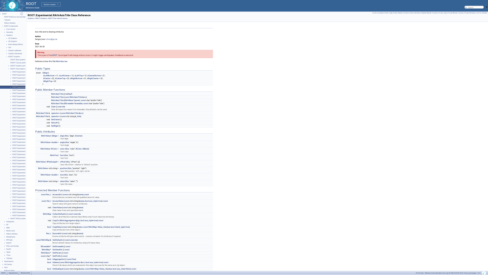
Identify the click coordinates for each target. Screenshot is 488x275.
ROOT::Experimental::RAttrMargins (24, 112)
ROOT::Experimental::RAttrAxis (23, 78)
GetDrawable (57, 246)
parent (77, 100)
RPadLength (52, 162)
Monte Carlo (10, 231)
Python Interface (10, 23)
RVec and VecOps (12, 246)
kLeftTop (79, 76)
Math (8, 228)
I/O (7, 225)
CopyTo (55, 220)
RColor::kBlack (82, 149)
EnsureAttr (57, 233)
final (74, 259)
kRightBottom (76, 78)
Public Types (389, 13)
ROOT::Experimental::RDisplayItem (24, 136)
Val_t (49, 201)
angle (62, 142)
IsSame (55, 262)
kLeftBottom (48, 76)
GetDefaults (57, 240)
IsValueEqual (57, 269)
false (128, 269)
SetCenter (55, 120)
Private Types (443, 13)
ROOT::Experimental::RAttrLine (23, 102)
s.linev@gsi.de (51, 39)
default (69, 94)
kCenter (46, 78)
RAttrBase (68, 100)
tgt (78, 220)
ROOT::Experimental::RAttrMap (23, 108)
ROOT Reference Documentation (15, 17)
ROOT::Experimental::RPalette (22, 197)
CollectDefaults (59, 214)
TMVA (8, 252)
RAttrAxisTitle (57, 94)
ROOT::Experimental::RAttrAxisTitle (24, 87)
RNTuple (9, 240)
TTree (8, 255)
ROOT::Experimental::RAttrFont (23, 99)
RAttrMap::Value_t (96, 227)
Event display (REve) (15, 44)
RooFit (8, 249)
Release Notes (9, 270)
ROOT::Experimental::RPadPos (23, 194)
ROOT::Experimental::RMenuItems (24, 173)
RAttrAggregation (67, 220)
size (62, 175)
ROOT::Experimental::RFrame (22, 157)
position (63, 168)
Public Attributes (415, 13)
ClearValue (57, 208)
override (61, 107)
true (100, 201)
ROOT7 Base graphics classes (21, 60)
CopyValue (57, 227)
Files (6, 267)
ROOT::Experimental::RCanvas (23, 124)
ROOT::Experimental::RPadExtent (24, 191)
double (54, 142)
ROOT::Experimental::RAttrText (23, 118)
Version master (50, 4)
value (62, 181)
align (62, 136)
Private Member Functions (455, 13)
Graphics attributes (14, 50)
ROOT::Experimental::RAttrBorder (23, 93)
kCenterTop (60, 78)
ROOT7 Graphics (14, 57)
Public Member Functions (401, 13)
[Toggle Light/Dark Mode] (486, 7)
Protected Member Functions (429, 13)
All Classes (8, 264)
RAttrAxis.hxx (61, 61)
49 (50, 61)
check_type (120, 227)
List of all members (378, 13)
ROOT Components (11, 26)
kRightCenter (93, 78)
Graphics (9, 35)
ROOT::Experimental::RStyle (22, 200)
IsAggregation (58, 259)
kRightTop (47, 81)
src (84, 97)
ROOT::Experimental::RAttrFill (22, 96)
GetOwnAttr (57, 250)
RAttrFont (54, 155)
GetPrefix (56, 256)
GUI (9, 47)
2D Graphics (12, 38)
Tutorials (7, 20)
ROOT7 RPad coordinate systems (22, 218)
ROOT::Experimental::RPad (21, 179)
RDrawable (68, 103)
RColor (54, 149)
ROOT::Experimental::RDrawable (23, 139)
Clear (53, 107)
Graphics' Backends (15, 53)
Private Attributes (470, 13)
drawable (78, 103)
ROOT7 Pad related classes (20, 69)
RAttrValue (45, 136)
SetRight (55, 126)
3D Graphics (12, 41)
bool (87, 201)
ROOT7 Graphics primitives (19, 66)
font (62, 155)
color (62, 149)
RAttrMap (47, 214)
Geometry (9, 32)
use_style (93, 201)
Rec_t (48, 195)
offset (62, 162)
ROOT (4, 14)
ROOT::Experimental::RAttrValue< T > (25, 121)
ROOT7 (9, 243)
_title (78, 116)
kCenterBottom (94, 76)
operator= (55, 113)
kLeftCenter (64, 76)
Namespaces (8, 261)
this (66, 136)
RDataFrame (10, 237)
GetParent (56, 253)
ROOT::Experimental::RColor (22, 133)
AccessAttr (57, 195)
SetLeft (54, 123)
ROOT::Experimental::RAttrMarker (24, 115)
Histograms (10, 222)
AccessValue (57, 201)
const (66, 97)
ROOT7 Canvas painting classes (21, 63)
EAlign (45, 73)
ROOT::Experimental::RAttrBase (23, 90)
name (80, 195)
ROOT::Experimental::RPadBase (23, 182)
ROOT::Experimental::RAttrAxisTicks (24, 84)
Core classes (10, 29)
